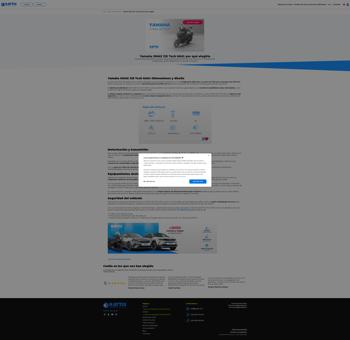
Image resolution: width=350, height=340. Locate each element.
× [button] (208, 155)
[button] (149, 181)
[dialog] (175, 170)
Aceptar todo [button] (198, 181)
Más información (180, 176)
